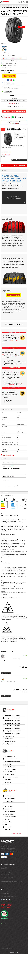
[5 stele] (13, 466)
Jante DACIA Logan (10, 766)
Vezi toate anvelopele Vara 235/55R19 (14, 166)
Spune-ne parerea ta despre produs (11, 468)
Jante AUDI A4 (8, 764)
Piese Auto (8, 829)
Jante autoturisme (10, 756)
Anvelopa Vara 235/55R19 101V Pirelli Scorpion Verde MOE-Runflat (13, 146)
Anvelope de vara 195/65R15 (12, 718)
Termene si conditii (10, 798)
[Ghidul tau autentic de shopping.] (4, 857)
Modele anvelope (9, 736)
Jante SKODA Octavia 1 (11, 777)
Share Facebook (8, 80)
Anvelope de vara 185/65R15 (12, 720)
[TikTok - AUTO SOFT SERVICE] (4, 903)
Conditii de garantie (10, 816)
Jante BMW (8, 779)
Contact (7, 824)
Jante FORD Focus (10, 774)
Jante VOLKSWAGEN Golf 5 (12, 761)
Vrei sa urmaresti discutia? (9, 486)
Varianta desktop (14, 952)
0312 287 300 (6, 117)
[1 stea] (9, 466)
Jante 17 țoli (8, 785)
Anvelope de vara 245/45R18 (12, 731)
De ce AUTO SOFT (10, 796)
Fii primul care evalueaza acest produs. (12, 58)
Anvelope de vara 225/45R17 (12, 723)
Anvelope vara (9, 738)
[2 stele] (10, 466)
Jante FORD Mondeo (10, 772)
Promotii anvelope (10, 811)
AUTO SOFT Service (16, 833)
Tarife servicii (8, 809)
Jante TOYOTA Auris (10, 769)
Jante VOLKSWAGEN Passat (12, 759)
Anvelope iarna (9, 744)
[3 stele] (11, 466)
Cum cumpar (8, 803)
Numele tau (5, 481)
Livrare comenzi (9, 801)
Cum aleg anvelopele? (8, 455)
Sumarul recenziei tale (8, 476)
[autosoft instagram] (11, 80)
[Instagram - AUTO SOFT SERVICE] (7, 903)
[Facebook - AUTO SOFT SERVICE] (2, 903)
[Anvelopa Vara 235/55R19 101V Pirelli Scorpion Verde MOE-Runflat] (14, 138)
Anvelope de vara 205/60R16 (12, 725)
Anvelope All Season (10, 741)
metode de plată (13, 356)
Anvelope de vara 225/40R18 (12, 728)
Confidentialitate (9, 814)
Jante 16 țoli (8, 782)
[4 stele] (12, 466)
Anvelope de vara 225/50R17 (12, 733)
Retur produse (9, 806)
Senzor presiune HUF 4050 (8, 682)
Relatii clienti (8, 822)
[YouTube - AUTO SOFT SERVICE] (10, 903)
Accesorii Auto (9, 827)
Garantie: (12, 103)
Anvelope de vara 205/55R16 (12, 715)
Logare (21, 1)
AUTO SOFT (4, 2)
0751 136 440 (4, 867)
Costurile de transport (8, 371)
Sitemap (7, 819)
